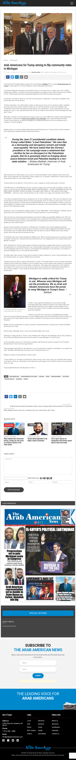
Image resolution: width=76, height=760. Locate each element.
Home (6, 60)
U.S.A (64, 72)
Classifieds (42, 734)
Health (40, 730)
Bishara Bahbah (56, 376)
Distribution (56, 727)
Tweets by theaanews (9, 626)
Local (29, 721)
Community (13, 60)
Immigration (57, 425)
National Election (56, 72)
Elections (66, 376)
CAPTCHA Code (33, 478)
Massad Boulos (9, 379)
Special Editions (38, 613)
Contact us (55, 734)
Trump (26, 379)
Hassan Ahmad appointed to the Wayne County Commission (37, 440)
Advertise (55, 724)
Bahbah (45, 84)
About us (55, 721)
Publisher (55, 730)
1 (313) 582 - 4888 (8, 731)
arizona (41, 376)
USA (28, 724)
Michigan (19, 379)
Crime (40, 727)
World (29, 727)
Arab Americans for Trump (29, 376)
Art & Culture (31, 730)
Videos (29, 734)
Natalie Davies (36, 72)
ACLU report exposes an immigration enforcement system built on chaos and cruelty (61, 441)
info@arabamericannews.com (12, 737)
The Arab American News (34, 753)
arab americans (14, 376)
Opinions (41, 724)
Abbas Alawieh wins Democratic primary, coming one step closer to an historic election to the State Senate (14, 442)
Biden (47, 376)
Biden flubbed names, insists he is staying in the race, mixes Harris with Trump (29, 410)
